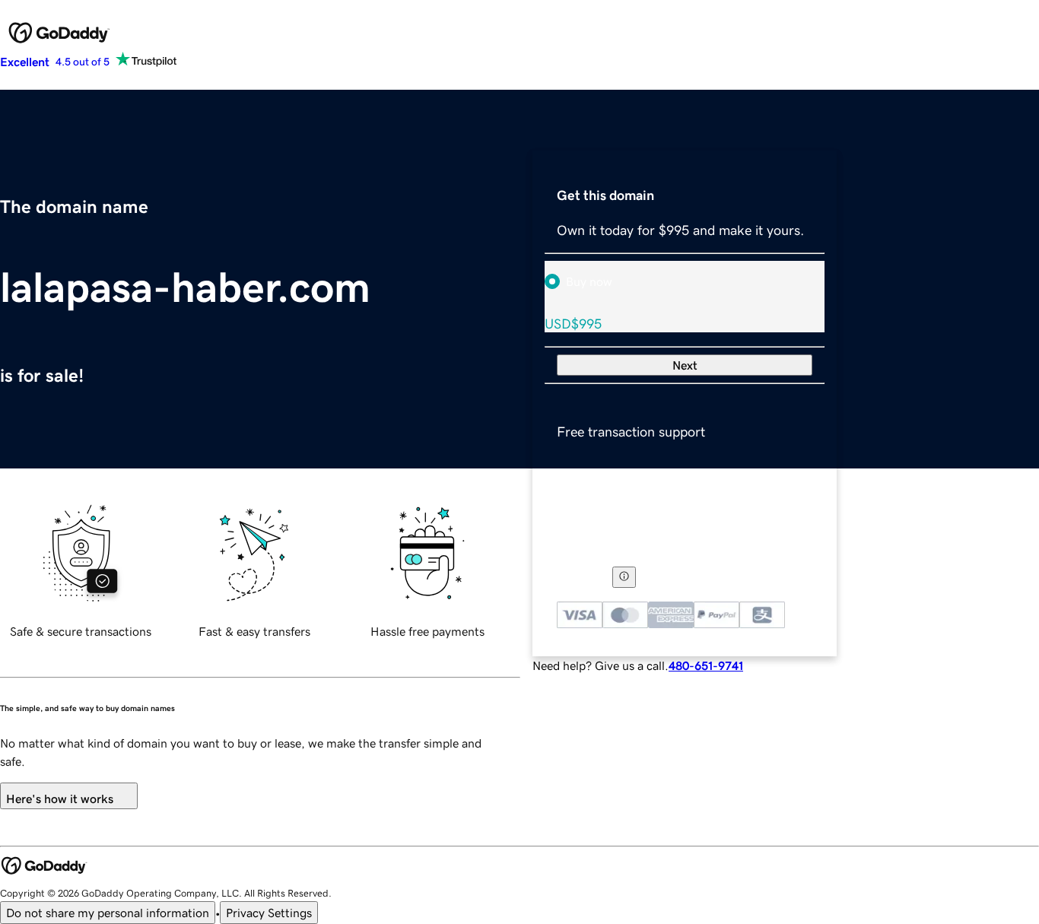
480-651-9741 (706, 665)
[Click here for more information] (624, 577)
